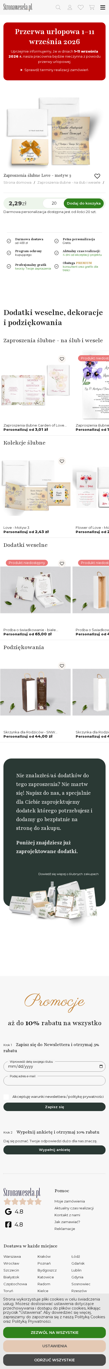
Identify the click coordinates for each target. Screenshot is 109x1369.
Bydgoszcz (47, 1270)
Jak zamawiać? (67, 1222)
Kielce (43, 1291)
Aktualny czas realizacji (74, 1208)
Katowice (46, 1277)
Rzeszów (79, 1291)
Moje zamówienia (69, 1201)
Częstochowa (15, 1284)
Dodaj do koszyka (84, 203)
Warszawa (12, 1256)
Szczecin (11, 1270)
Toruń (8, 1291)
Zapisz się (54, 1107)
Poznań (44, 1263)
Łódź (75, 1256)
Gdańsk (78, 1263)
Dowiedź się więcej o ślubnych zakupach (68, 874)
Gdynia (77, 1277)
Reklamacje (64, 1229)
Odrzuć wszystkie (54, 1360)
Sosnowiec (80, 1284)
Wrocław (11, 1263)
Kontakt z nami (67, 1215)
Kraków (44, 1256)
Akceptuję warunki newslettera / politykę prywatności (58, 1096)
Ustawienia (54, 1346)
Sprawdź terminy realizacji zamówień (56, 70)
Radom (44, 1284)
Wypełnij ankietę (54, 1150)
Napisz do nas (42, 793)
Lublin (76, 1270)
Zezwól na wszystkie (55, 1332)
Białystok (11, 1277)
